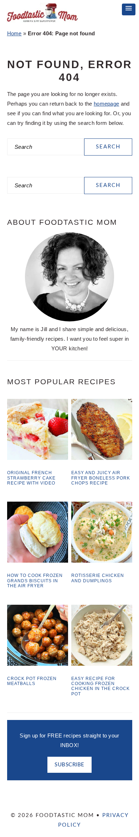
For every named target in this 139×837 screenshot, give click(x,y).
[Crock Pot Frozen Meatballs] (37, 664)
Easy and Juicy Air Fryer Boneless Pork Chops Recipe (100, 478)
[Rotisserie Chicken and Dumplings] (101, 561)
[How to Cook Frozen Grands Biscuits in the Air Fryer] (37, 561)
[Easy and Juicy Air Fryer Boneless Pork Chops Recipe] (101, 458)
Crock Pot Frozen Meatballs (32, 681)
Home (14, 33)
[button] (128, 9)
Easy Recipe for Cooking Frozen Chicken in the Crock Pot (100, 686)
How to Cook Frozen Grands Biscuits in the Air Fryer (35, 580)
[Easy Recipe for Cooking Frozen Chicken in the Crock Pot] (101, 664)
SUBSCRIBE (69, 764)
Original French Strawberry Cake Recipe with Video (31, 478)
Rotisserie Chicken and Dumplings (97, 578)
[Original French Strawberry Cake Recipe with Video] (37, 458)
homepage (106, 104)
